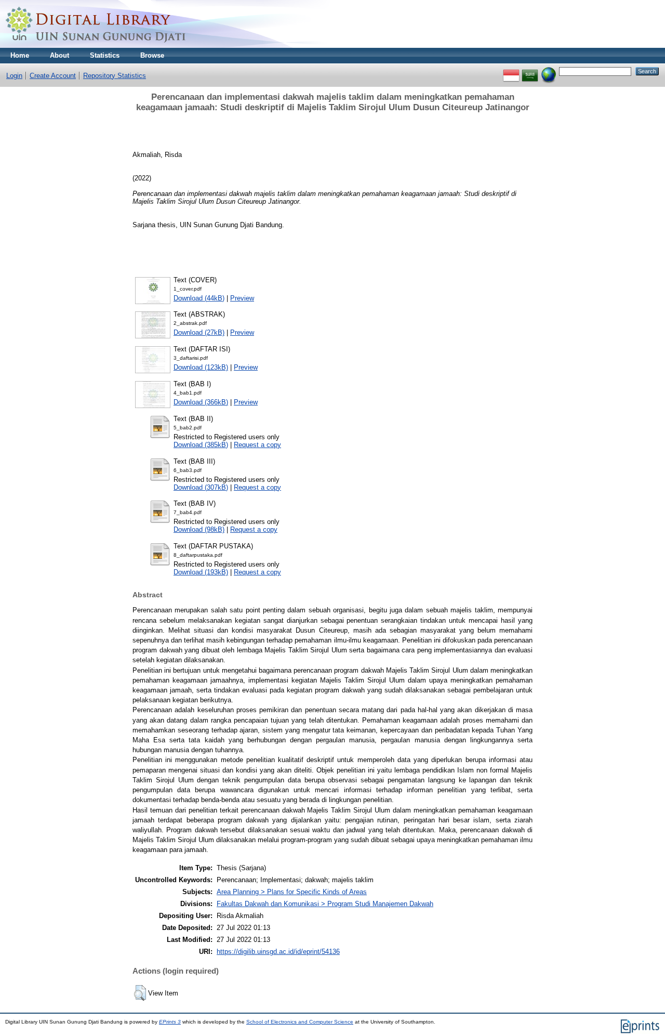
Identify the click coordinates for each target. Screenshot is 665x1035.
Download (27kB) (199, 332)
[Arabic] (530, 71)
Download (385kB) (201, 445)
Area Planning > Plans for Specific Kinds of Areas (292, 892)
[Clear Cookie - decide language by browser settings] (548, 71)
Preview (242, 298)
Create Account (53, 76)
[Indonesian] (511, 71)
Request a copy (257, 445)
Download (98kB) (199, 529)
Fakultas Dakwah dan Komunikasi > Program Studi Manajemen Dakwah (325, 904)
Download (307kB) (201, 487)
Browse (152, 55)
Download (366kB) (201, 402)
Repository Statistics (114, 76)
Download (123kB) (201, 367)
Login (14, 76)
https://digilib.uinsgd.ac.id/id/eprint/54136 (278, 951)
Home (19, 55)
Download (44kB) (199, 298)
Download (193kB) (201, 572)
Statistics (104, 55)
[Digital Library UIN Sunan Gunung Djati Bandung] (96, 45)
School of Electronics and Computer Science (299, 1022)
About (59, 55)
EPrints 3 (170, 1022)
